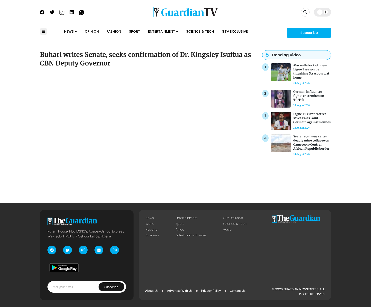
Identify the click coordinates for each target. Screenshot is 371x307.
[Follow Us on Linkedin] (72, 11)
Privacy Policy (211, 290)
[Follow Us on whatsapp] (81, 11)
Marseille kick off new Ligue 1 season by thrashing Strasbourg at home (311, 71)
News (69, 31)
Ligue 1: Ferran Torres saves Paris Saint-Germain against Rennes (312, 118)
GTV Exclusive (235, 31)
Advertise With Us (179, 290)
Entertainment (162, 31)
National (152, 229)
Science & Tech (200, 31)
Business (152, 235)
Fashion (113, 31)
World (150, 224)
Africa (180, 229)
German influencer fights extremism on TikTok (308, 96)
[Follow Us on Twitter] (52, 11)
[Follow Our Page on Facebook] (42, 11)
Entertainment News (191, 235)
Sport (134, 31)
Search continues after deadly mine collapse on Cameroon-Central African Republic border (311, 142)
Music (227, 229)
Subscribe (309, 32)
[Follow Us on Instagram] (62, 11)
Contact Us (237, 290)
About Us (151, 290)
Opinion (92, 31)
